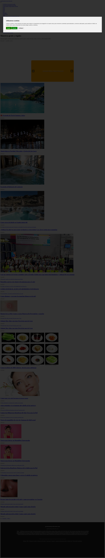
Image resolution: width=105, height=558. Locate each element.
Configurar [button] (21, 28)
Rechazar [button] (14, 28)
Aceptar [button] (8, 28)
